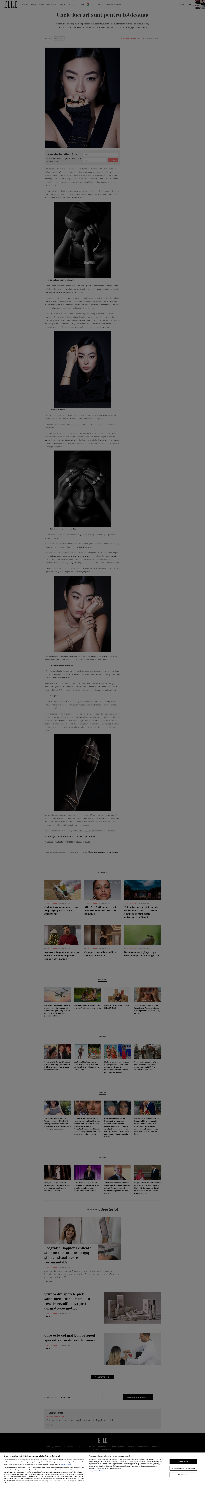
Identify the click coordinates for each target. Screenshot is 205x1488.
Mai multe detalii (66, 1464)
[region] (102, 1470)
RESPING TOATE (183, 1475)
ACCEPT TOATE (183, 1461)
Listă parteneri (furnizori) (97, 1471)
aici (26, 1476)
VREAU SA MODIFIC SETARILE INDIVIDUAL (183, 1468)
